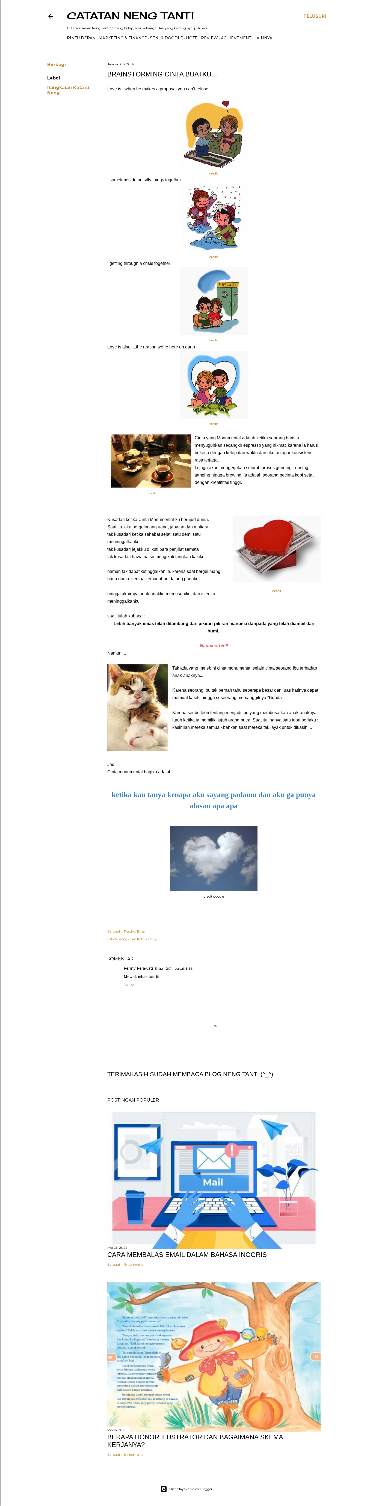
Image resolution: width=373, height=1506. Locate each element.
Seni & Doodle (166, 37)
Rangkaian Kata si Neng (138, 939)
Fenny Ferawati (138, 968)
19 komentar (134, 1264)
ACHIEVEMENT (236, 37)
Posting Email (135, 931)
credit (213, 173)
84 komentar (134, 1454)
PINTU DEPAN (81, 37)
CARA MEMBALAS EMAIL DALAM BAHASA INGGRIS (187, 1254)
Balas (129, 985)
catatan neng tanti (130, 16)
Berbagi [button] (56, 64)
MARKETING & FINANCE (123, 37)
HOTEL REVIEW (202, 37)
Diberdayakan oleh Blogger (190, 1489)
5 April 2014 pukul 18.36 (174, 968)
